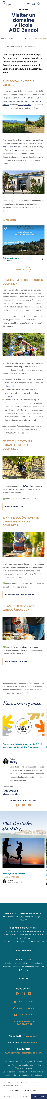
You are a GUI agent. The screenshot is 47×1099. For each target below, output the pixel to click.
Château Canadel (11, 258)
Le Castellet (18, 101)
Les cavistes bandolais (16, 661)
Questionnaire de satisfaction (24, 1022)
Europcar (8, 396)
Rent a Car (33, 393)
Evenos (38, 101)
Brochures (26, 1015)
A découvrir (10, 790)
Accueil (4, 38)
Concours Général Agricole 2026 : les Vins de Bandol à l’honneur (23, 746)
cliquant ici (9, 386)
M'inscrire (23, 978)
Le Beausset (29, 101)
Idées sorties (11, 794)
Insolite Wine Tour (26, 486)
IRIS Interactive (26, 1068)
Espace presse (26, 1008)
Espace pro (26, 1002)
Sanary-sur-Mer (24, 105)
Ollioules (6, 105)
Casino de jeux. (18, 150)
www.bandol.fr (31, 1036)
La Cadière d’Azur (29, 98)
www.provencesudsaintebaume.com (23, 1053)
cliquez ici (32, 420)
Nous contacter (23, 950)
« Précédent (18, 269)
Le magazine (26, 38)
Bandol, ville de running (14, 873)
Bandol (14, 38)
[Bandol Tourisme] (7, 3)
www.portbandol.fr (30, 1042)
